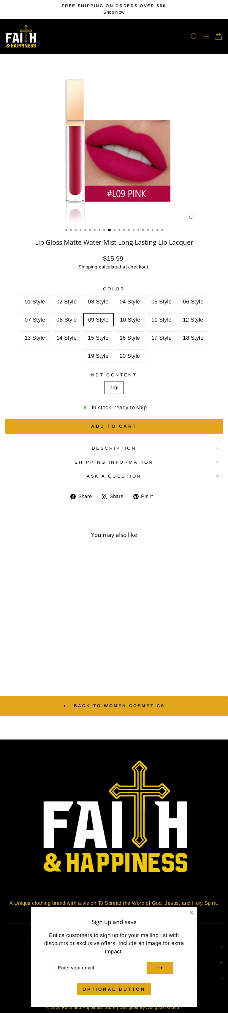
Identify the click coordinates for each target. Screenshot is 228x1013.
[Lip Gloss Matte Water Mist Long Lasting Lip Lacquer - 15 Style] (36, 661)
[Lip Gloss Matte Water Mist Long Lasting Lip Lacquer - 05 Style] (36, 655)
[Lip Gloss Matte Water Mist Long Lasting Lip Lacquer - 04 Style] (30, 655)
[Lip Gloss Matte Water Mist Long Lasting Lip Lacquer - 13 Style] (23, 661)
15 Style (98, 338)
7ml (114, 387)
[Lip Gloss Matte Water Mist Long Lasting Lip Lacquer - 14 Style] (30, 661)
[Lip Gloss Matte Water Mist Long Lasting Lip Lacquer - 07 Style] (50, 655)
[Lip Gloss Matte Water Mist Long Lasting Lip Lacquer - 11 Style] (77, 655)
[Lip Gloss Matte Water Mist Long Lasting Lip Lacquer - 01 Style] (9, 655)
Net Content (114, 375)
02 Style (66, 301)
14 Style (66, 338)
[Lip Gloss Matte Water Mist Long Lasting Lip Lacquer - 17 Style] (50, 661)
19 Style (98, 356)
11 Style (161, 320)
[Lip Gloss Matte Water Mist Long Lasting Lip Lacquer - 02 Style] (16, 655)
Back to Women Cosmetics (118, 705)
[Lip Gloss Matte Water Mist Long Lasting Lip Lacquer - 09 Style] (64, 655)
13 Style (35, 338)
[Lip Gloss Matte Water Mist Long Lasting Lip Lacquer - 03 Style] (23, 655)
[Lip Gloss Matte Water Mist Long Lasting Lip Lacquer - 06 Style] (43, 655)
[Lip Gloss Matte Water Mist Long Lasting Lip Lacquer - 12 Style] (84, 655)
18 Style (193, 338)
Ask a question (114, 476)
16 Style (130, 338)
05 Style (161, 301)
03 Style (98, 301)
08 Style (66, 320)
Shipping (88, 266)
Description (114, 448)
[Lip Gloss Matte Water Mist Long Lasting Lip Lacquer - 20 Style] (71, 661)
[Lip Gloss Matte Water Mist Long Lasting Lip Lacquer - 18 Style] (57, 661)
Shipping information (114, 462)
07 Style (35, 320)
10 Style (130, 320)
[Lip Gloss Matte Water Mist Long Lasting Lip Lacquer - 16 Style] (43, 661)
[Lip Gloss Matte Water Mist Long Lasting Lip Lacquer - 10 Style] (71, 655)
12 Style (193, 320)
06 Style (193, 301)
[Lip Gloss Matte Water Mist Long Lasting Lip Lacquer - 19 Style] (64, 661)
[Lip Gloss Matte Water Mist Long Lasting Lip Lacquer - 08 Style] (57, 655)
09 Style (98, 320)
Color (114, 289)
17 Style (161, 338)
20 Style (130, 356)
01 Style (35, 301)
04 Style (130, 301)
